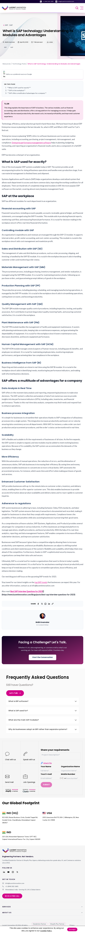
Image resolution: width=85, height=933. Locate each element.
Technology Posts (19, 64)
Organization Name (70, 766)
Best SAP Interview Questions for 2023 (26, 591)
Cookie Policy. (46, 930)
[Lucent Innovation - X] (17, 872)
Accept (72, 929)
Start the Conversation (42, 657)
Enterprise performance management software (31, 143)
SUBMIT (46, 784)
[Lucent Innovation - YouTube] (8, 872)
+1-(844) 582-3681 (48, 1)
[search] (77, 8)
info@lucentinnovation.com (66, 1)
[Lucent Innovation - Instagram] (13, 872)
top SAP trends (41, 582)
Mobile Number (68, 774)
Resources (7, 64)
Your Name (46, 766)
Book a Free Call (12, 896)
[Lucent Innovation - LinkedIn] (4, 872)
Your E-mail (46, 774)
